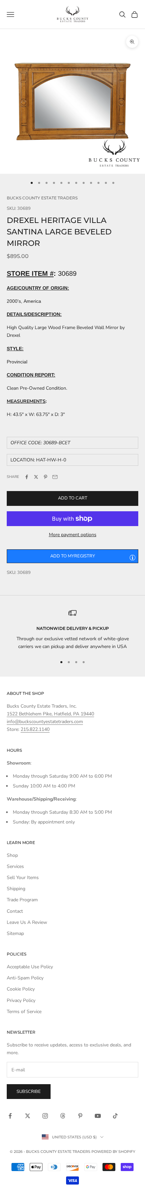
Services (15, 866)
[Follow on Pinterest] (80, 1115)
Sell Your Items (23, 877)
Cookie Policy (21, 989)
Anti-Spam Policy (25, 978)
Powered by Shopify (113, 1151)
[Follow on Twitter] (27, 1115)
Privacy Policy (21, 1000)
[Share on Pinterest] (45, 477)
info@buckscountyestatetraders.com (45, 721)
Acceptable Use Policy (30, 967)
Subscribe (29, 1092)
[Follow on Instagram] (45, 1115)
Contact (15, 911)
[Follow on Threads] (62, 1115)
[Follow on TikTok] (115, 1115)
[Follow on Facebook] (10, 1115)
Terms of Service (24, 1011)
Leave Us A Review (27, 922)
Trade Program (22, 900)
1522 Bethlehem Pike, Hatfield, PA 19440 (50, 714)
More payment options (72, 534)
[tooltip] (132, 557)
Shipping (16, 888)
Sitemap (15, 933)
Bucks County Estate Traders (42, 197)
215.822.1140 (35, 729)
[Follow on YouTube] (97, 1115)
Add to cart (72, 498)
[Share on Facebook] (26, 477)
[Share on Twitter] (36, 477)
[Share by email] (55, 477)
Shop (12, 855)
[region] (72, 629)
